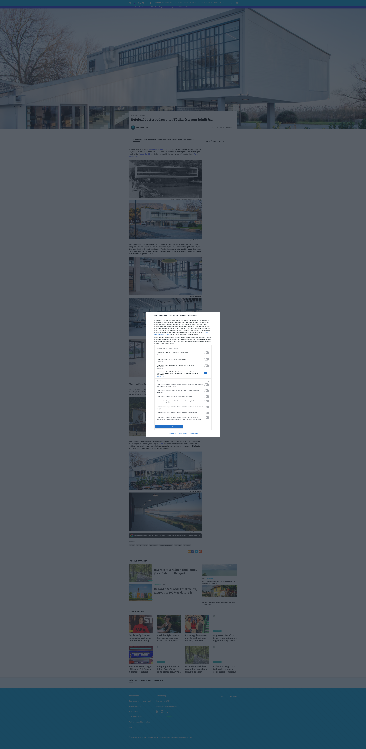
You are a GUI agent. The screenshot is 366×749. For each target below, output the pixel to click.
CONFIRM (169, 426)
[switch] (206, 352)
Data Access (183, 433)
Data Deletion (172, 433)
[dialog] (183, 374)
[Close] (216, 316)
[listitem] (183, 348)
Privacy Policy (194, 433)
